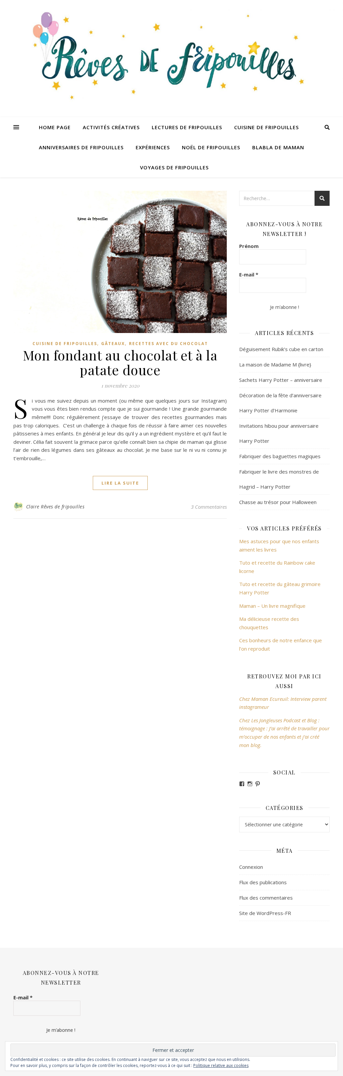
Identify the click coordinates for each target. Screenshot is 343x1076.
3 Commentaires (209, 506)
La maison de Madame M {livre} (275, 364)
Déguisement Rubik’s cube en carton (281, 349)
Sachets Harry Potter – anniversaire (280, 380)
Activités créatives (111, 127)
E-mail (248, 274)
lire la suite (120, 483)
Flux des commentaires (266, 897)
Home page (55, 127)
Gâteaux (113, 343)
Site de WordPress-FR (265, 913)
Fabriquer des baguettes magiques (280, 456)
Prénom (249, 246)
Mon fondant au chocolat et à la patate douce (120, 362)
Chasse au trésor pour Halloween (278, 502)
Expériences (153, 147)
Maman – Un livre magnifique (272, 605)
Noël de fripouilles (211, 147)
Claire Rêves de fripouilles (55, 506)
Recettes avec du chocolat (168, 343)
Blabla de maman (278, 147)
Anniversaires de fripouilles (81, 147)
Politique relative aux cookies (221, 1065)
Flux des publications (263, 882)
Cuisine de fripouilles (266, 127)
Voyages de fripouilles (174, 167)
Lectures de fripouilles (187, 127)
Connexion (251, 866)
